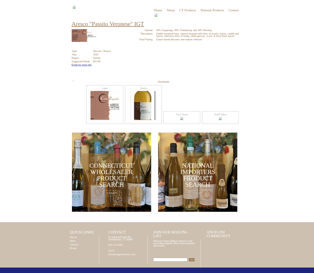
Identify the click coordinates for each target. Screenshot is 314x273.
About (171, 10)
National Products (212, 10)
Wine (73, 241)
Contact (234, 10)
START (111, 193)
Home (158, 10)
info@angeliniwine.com (122, 254)
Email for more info (82, 65)
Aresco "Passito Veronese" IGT (108, 24)
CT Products (187, 10)
